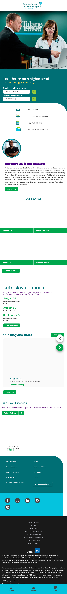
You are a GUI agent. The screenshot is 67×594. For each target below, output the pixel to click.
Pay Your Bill (10, 477)
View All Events (11, 325)
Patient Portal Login (13, 472)
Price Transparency (33, 543)
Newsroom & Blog (39, 467)
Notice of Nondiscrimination (33, 531)
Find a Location (11, 467)
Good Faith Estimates (33, 540)
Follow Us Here (10, 413)
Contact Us (37, 477)
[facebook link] (7, 500)
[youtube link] (37, 500)
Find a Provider (11, 461)
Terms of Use (34, 528)
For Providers (37, 472)
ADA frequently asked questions (11, 581)
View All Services (11, 271)
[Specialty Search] (34, 99)
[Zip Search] (34, 92)
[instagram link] (7, 507)
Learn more (11, 189)
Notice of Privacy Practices (33, 534)
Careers (36, 461)
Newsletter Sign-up (43, 484)
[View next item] (59, 347)
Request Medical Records (15, 483)
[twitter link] (17, 500)
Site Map (33, 525)
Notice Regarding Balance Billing (33, 537)
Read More (57, 335)
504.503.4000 (11, 450)
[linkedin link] (27, 500)
